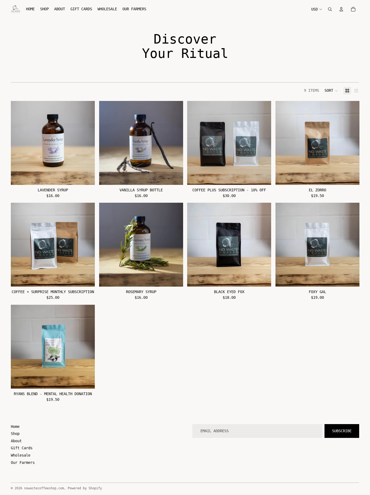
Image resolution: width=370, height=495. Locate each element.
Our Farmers (23, 462)
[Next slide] (87, 143)
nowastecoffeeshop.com (44, 488)
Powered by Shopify (85, 488)
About (16, 441)
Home (15, 426)
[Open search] (330, 9)
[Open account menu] (341, 9)
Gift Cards (22, 448)
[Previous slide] (19, 143)
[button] (331, 91)
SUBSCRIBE (342, 431)
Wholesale (20, 455)
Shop (15, 433)
